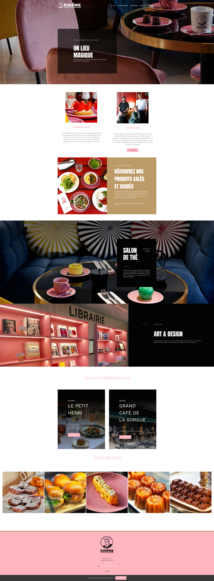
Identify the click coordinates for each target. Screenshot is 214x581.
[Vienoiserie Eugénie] (23, 492)
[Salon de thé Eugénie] (65, 492)
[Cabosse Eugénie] (149, 492)
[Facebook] (105, 571)
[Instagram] (108, 571)
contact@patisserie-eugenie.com (109, 565)
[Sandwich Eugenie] (107, 492)
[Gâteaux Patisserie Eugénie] (190, 492)
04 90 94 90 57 (108, 563)
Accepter (121, 578)
